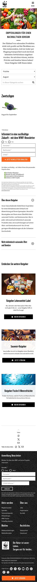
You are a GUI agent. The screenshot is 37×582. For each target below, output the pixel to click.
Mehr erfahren (20, 317)
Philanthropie (6, 516)
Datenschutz (24, 530)
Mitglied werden (7, 508)
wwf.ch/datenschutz (6, 190)
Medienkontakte (7, 533)
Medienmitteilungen (8, 530)
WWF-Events (5, 518)
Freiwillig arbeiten (7, 521)
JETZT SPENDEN (20, 578)
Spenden (4, 510)
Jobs (21, 508)
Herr (13, 142)
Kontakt (22, 513)
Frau (6, 142)
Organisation (24, 510)
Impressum (23, 533)
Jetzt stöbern (20, 360)
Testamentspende (7, 513)
